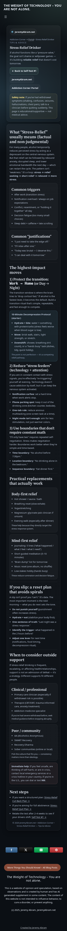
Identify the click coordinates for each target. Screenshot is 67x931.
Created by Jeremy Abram (33, 927)
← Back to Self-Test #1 (24, 70)
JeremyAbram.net (22, 79)
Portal (31, 39)
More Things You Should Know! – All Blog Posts (32, 867)
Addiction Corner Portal (25, 87)
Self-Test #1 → (39, 817)
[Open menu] (5, 17)
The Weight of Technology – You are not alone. (32, 7)
